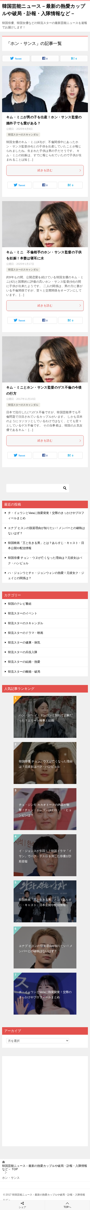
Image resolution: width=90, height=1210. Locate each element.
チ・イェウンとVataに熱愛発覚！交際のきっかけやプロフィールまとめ (45, 994)
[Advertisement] (45, 1101)
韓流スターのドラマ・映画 (25, 632)
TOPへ (67, 1207)
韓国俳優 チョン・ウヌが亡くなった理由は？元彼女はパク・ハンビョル (45, 764)
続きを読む (45, 170)
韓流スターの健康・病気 (24, 642)
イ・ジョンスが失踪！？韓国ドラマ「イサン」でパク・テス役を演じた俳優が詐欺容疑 (45, 856)
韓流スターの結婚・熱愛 (24, 661)
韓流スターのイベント (22, 613)
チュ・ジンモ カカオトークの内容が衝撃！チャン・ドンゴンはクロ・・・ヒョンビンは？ (45, 810)
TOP (44, 1167)
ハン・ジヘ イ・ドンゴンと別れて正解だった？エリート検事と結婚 (45, 718)
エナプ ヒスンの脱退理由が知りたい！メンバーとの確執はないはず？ (45, 948)
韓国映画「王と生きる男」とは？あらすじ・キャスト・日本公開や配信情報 (45, 902)
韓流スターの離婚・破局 (24, 671)
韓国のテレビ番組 (19, 603)
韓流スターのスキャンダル (23, 134)
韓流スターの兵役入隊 (22, 652)
